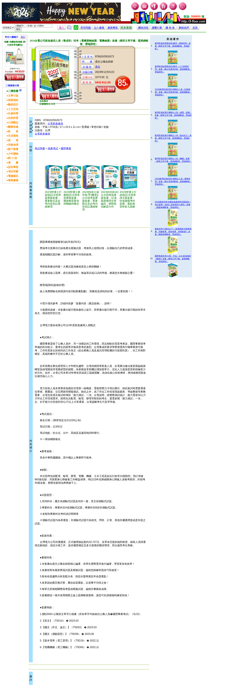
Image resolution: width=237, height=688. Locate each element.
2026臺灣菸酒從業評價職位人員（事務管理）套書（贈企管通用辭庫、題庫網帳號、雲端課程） (173, 181)
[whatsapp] (76, 29)
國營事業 (66, 148)
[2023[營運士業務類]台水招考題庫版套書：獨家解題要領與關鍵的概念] (72, 177)
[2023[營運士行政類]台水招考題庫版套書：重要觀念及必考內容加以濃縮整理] (54, 177)
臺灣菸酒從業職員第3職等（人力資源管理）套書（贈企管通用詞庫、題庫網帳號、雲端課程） (173, 69)
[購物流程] (143, 29)
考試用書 (40, 148)
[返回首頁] (195, 29)
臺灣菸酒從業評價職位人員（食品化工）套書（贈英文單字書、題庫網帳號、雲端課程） (173, 138)
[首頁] (182, 9)
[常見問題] (173, 9)
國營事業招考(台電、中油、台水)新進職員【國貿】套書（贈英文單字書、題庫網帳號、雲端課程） (173, 259)
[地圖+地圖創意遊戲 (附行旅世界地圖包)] (15, 56)
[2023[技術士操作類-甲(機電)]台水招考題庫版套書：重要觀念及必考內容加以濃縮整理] (91, 177)
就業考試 (53, 148)
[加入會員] (154, 9)
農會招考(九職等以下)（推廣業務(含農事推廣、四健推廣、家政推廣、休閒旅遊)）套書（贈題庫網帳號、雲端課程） (173, 231)
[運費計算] (156, 29)
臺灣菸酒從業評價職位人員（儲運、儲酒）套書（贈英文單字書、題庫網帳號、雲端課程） (173, 115)
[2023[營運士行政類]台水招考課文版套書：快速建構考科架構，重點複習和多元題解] (128, 177)
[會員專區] (112, 29)
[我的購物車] (144, 9)
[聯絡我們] (183, 29)
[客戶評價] (69, 29)
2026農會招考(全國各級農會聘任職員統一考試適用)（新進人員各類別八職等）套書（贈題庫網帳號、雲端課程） (173, 204)
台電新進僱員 (55, 123)
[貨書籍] (126, 29)
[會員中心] (163, 9)
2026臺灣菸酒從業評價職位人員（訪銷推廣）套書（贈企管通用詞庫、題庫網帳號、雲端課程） (173, 92)
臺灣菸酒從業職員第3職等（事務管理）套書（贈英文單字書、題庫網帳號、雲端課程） (173, 46)
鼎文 (97, 66)
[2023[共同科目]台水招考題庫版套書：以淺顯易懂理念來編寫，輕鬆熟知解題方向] (110, 177)
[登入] (61, 29)
